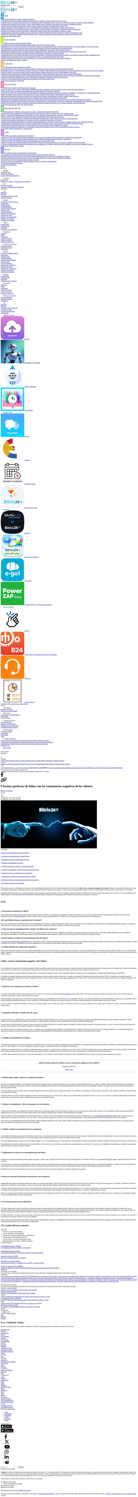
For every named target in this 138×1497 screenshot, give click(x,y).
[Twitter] (7, 1443)
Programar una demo (7, 1351)
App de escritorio (6, 1399)
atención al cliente (65, 994)
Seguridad (8, 1419)
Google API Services (7, 1402)
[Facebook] (6, 1438)
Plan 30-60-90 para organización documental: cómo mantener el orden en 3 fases (25, 1300)
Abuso (6, 1420)
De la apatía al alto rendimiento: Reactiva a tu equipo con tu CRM (20, 1307)
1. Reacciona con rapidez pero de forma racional (15, 856)
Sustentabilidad (5, 1341)
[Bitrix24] (9, 3)
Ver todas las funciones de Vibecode (11, 163)
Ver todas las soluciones (8, 311)
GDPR (7, 1417)
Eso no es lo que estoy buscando (12, 1231)
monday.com (4, 1380)
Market (3, 1395)
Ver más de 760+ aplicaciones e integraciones (14, 704)
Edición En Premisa (6, 1370)
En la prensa (4, 1340)
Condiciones (8, 1414)
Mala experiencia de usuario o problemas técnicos (17, 1241)
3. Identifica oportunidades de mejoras (12, 863)
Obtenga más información (46, 1493)
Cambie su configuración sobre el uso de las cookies (120, 1493)
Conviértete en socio (7, 1407)
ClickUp (3, 1378)
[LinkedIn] (7, 1459)
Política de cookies (24, 1490)
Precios (3, 166)
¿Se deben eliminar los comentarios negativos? (14, 1278)
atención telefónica (20, 916)
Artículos (3, 771)
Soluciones (4, 1360)
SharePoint (4, 1390)
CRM (108, 1159)
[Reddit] (7, 1464)
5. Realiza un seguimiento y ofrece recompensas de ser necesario (20, 870)
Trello (2, 1383)
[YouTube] (7, 1448)
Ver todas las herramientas (8, 165)
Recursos (3, 1367)
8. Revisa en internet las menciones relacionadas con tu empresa (19, 880)
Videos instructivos (6, 1348)
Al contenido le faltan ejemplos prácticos (15, 1237)
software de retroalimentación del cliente (15, 941)
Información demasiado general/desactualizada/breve (18, 1235)
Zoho (2, 1382)
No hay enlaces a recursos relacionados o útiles (17, 1239)
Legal (6, 1412)
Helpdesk (3, 1345)
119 (9, 1312)
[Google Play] (7, 1432)
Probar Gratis (69, 1069)
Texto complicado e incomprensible (13, 1233)
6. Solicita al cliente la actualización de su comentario (16, 873)
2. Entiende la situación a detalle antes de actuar (15, 859)
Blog (2, 1356)
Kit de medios (5, 1336)
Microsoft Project (6, 1387)
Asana (3, 1377)
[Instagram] (7, 1453)
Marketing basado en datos (9, 1291)
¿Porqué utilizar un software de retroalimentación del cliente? (119, 1276)
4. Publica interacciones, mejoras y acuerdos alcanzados (17, 866)
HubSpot (3, 1385)
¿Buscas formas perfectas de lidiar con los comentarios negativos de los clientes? (29, 1280)
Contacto (3, 1338)
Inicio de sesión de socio (8, 1409)
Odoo (2, 1392)
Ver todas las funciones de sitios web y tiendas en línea (17, 104)
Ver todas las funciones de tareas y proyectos (14, 60)
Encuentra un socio (6, 1405)
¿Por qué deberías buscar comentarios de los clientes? (42, 1276)
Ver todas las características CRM (11, 36)
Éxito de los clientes (7, 791)
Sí (2, 1229)
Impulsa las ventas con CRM (9, 1305)
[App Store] (6, 1428)
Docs (2, 1373)
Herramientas (5, 1333)
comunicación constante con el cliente (105, 1116)
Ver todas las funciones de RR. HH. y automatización (16, 128)
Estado (3, 1353)
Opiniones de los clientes (8, 1361)
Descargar (4, 1372)
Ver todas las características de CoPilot (12, 146)
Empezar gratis (5, 5)
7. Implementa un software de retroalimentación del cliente (18, 876)
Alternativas (4, 1363)
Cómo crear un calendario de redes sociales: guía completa (18, 1293)
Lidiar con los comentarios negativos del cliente (15, 853)
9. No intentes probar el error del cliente (12, 883)
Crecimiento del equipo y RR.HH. (11, 1298)
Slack (2, 1388)
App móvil (4, 1397)
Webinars (3, 1346)
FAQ (2, 1276)
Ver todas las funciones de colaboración (12, 80)
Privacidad (8, 1415)
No (5, 1229)
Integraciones (5, 313)
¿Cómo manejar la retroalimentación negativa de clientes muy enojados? (79, 1276)
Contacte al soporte (6, 1350)
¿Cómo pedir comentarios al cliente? (15, 1276)
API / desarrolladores (7, 1400)
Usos (2, 1365)
